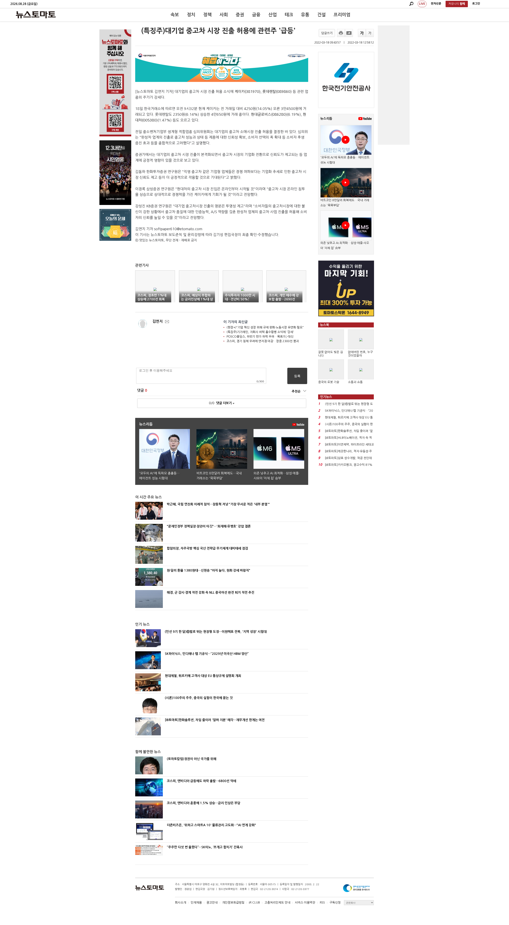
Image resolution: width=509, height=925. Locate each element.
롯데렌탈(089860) (277, 91)
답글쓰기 (326, 33)
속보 (175, 15)
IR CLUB (254, 902)
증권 (240, 15)
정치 (191, 15)
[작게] (370, 33)
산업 (272, 15)
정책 (207, 15)
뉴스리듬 (326, 118)
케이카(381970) (247, 91)
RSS (322, 902)
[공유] (349, 33)
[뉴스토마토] (36, 14)
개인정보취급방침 (233, 902)
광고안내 (212, 902)
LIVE (422, 3)
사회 (224, 15)
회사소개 (180, 902)
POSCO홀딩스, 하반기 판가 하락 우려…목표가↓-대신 (259, 336)
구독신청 (335, 902)
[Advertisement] (394, 85)
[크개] (362, 33)
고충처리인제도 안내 (277, 902)
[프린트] (341, 33)
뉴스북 (324, 324)
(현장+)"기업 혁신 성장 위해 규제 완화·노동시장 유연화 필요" (265, 327)
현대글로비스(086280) (269, 114)
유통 (305, 15)
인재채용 (196, 902)
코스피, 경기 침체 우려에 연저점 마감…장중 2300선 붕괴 (262, 341)
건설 (321, 15)
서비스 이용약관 (305, 902)
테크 (289, 15)
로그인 (476, 3)
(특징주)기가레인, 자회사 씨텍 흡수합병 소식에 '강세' (260, 331)
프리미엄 (342, 15)
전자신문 (436, 3)
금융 (256, 15)
